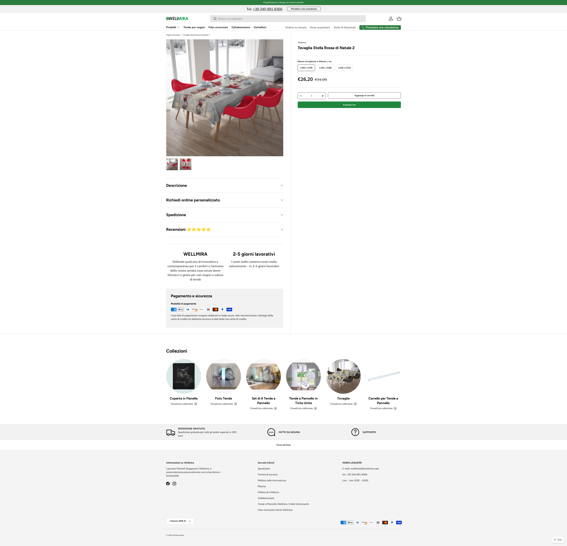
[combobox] (288, 18)
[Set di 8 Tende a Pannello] (263, 376)
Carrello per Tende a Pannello (383, 400)
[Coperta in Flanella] (183, 376)
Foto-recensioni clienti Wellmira (275, 509)
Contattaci (260, 27)
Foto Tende (223, 398)
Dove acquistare (320, 27)
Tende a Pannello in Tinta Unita (303, 400)
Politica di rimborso (268, 492)
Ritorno (262, 486)
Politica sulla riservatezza (272, 480)
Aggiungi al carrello (364, 95)
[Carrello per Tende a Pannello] (383, 376)
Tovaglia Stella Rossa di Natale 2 (196, 35)
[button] (399, 18)
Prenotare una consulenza (304, 9)
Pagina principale (173, 35)
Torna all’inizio (283, 445)
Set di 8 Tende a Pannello (263, 400)
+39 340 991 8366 (267, 9)
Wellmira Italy (178, 535)
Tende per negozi (194, 27)
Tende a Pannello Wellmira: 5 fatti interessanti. (283, 503)
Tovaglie (343, 398)
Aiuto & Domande (345, 27)
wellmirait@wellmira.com (365, 468)
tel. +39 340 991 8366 (354, 474)
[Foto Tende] (223, 376)
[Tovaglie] (343, 376)
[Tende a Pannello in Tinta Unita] (303, 376)
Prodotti (171, 27)
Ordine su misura (296, 27)
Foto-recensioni (218, 27)
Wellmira (302, 42)
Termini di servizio (268, 474)
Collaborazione (241, 27)
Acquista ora (349, 104)
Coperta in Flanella (184, 398)
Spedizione (264, 468)
